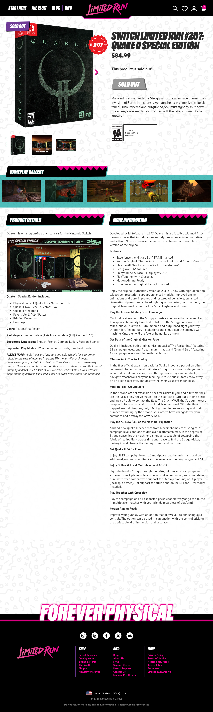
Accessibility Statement (155, 666)
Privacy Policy (155, 655)
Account (194, 8)
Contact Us (119, 671)
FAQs (116, 661)
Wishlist (185, 8)
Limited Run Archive (159, 671)
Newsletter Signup (89, 671)
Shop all (83, 668)
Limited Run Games (106, 9)
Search (175, 8)
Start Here (17, 8)
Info (68, 8)
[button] (12, 72)
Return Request (122, 668)
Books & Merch (88, 661)
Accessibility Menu (158, 661)
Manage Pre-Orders (124, 675)
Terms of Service (157, 658)
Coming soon (86, 658)
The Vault (39, 8)
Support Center (122, 665)
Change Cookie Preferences (133, 704)
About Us (118, 658)
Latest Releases (88, 655)
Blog (56, 8)
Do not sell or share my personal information (90, 704)
